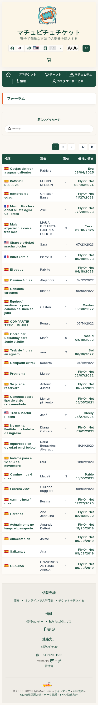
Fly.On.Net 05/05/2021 (84, 400)
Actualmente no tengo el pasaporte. (19, 526)
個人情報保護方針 (30, 694)
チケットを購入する (71, 600)
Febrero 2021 (20, 489)
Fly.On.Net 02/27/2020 (84, 501)
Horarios (16, 514)
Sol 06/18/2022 (84, 352)
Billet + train (19, 257)
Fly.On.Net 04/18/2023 (84, 269)
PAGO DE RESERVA (13, 183)
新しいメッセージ (49, 119)
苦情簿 (49, 666)
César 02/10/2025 (84, 228)
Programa (17, 373)
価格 (17, 600)
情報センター (35, 621)
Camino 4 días (21, 280)
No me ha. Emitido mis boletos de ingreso (19, 429)
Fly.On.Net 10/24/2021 (85, 386)
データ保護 (50, 694)
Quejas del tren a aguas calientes (18, 170)
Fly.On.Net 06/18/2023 (84, 257)
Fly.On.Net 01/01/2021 (85, 429)
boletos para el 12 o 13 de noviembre (18, 461)
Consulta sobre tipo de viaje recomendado (18, 400)
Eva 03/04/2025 (84, 170)
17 (83, 147)
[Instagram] (49, 629)
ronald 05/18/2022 (84, 338)
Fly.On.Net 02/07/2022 (84, 373)
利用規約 (78, 691)
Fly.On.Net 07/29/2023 (84, 210)
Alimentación (20, 539)
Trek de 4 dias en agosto (18, 352)
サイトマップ (62, 691)
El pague (16, 269)
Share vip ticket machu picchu (19, 244)
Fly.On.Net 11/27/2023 (85, 195)
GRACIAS (17, 566)
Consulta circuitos (14, 290)
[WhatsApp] (53, 629)
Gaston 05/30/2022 (84, 307)
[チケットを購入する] (49, 60)
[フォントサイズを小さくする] (75, 48)
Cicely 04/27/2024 (84, 415)
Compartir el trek (22, 363)
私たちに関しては (60, 621)
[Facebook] (45, 629)
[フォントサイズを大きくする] (70, 48)
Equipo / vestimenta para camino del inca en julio (18, 307)
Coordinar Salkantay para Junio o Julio (15, 337)
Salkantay (17, 551)
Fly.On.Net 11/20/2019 (85, 526)
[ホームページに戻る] (8, 74)
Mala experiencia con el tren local (18, 228)
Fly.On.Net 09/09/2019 (84, 539)
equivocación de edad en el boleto (19, 445)
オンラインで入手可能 (39, 600)
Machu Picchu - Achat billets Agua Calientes (19, 210)
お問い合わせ (49, 647)
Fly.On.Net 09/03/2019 (84, 551)
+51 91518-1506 (51, 655)
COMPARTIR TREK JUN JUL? (16, 323)
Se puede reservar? (14, 386)
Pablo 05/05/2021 (84, 476)
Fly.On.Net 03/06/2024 (84, 183)
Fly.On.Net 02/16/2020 (84, 514)
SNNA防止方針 (69, 694)
